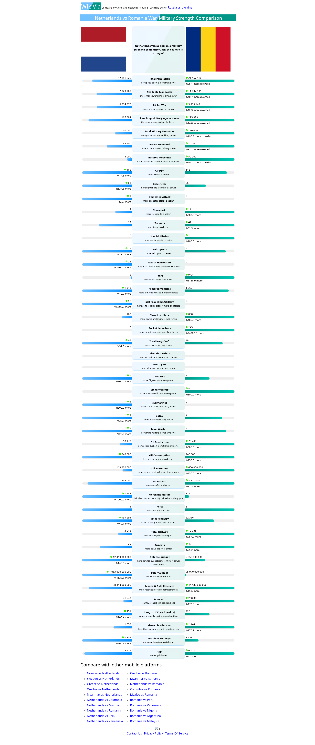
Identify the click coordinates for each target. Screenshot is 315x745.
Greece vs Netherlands (102, 684)
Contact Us (134, 733)
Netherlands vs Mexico (103, 705)
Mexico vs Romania (143, 694)
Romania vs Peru (141, 700)
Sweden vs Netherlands (103, 679)
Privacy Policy (153, 733)
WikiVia (91, 6)
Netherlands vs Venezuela (105, 721)
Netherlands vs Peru (101, 716)
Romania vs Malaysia (144, 721)
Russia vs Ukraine (180, 7)
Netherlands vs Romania (104, 710)
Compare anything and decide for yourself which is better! (134, 7)
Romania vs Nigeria (143, 710)
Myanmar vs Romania (145, 679)
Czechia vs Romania (144, 673)
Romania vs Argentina (145, 716)
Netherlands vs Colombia (104, 700)
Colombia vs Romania (145, 689)
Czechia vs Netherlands (103, 689)
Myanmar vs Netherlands (104, 694)
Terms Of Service (176, 733)
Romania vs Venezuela (145, 705)
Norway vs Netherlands (103, 673)
